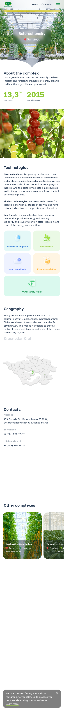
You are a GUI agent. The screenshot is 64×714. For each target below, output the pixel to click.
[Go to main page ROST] (8, 4)
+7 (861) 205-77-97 (14, 434)
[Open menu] (57, 4)
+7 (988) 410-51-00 (14, 445)
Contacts (46, 4)
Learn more (12, 703)
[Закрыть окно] (57, 693)
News (35, 4)
